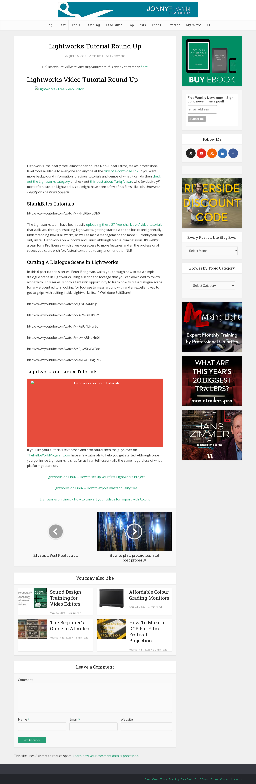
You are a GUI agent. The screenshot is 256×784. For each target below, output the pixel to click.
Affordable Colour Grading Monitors (149, 595)
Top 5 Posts (137, 25)
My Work (193, 25)
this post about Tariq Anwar (111, 181)
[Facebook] (233, 153)
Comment (25, 680)
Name (24, 719)
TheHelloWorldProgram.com (48, 455)
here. (144, 67)
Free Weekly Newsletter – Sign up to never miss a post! (210, 99)
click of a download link (121, 171)
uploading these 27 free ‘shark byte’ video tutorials (124, 224)
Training (93, 25)
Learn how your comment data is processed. (106, 756)
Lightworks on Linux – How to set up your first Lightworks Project (95, 477)
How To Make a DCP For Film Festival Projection (146, 631)
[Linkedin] (222, 153)
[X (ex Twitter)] (191, 153)
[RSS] (212, 153)
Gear (62, 25)
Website (127, 719)
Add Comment (115, 56)
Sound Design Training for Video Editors (65, 598)
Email (74, 719)
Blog (48, 25)
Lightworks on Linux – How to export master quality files (95, 488)
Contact (173, 25)
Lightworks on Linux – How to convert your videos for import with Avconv (95, 499)
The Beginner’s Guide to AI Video (69, 625)
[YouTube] (201, 153)
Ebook (156, 25)
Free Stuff (114, 25)
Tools (76, 25)
